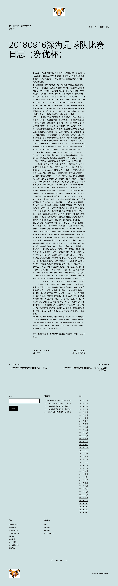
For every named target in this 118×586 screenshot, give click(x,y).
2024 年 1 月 (83, 445)
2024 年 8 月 (83, 430)
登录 (45, 524)
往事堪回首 (12, 527)
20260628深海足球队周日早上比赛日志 (57, 400)
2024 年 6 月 (83, 436)
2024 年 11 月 (83, 421)
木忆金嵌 (12, 536)
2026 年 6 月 (83, 400)
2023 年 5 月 (83, 468)
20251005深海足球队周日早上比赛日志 (57, 412)
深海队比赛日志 (80, 353)
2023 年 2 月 (83, 474)
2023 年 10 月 (84, 453)
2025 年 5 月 (83, 418)
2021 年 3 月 (83, 512)
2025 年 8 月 (83, 412)
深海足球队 (81, 350)
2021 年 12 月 (83, 501)
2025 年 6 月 (83, 415)
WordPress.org (49, 533)
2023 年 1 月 (83, 477)
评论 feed (47, 530)
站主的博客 (12, 542)
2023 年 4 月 (83, 471)
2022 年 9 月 (83, 483)
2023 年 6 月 (83, 465)
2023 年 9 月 (83, 456)
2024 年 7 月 (83, 433)
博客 (102, 27)
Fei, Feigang (40, 353)
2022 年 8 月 (83, 486)
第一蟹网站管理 (14, 545)
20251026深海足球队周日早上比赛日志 (57, 403)
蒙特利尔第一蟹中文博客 (20, 26)
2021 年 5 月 (83, 506)
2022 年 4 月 (83, 498)
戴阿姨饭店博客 (14, 533)
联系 (107, 27)
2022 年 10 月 (84, 480)
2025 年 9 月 (83, 409)
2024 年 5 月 (83, 439)
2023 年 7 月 (83, 462)
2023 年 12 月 (84, 447)
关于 (96, 27)
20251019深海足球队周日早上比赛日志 (57, 406)
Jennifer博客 (13, 524)
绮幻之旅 (12, 548)
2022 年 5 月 (83, 495)
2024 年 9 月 (83, 427)
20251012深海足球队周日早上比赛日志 (57, 409)
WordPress (104, 573)
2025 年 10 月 (84, 406)
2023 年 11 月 (83, 450)
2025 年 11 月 (83, 403)
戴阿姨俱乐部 (13, 530)
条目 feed (47, 527)
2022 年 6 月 (83, 492)
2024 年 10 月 (84, 424)
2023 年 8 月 (83, 459)
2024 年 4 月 (83, 442)
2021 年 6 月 (83, 503)
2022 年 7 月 (83, 489)
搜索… (11, 396)
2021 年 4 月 (83, 509)
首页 (90, 27)
